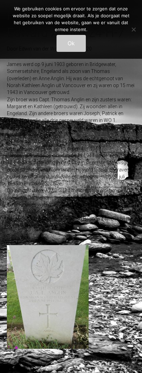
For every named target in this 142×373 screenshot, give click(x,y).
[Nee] (133, 29)
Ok (71, 43)
